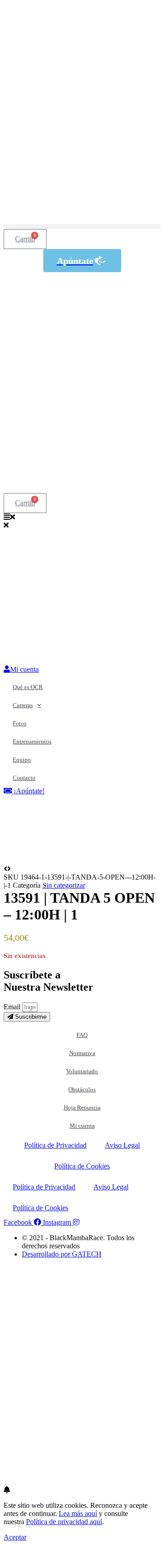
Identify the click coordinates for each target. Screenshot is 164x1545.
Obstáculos (82, 1089)
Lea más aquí (78, 1513)
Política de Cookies (82, 1166)
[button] (82, 226)
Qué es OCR (28, 687)
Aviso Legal (122, 1145)
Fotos (19, 723)
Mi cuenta (82, 1125)
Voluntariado (82, 1071)
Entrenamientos (32, 741)
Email (13, 1007)
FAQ (82, 1035)
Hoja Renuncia (82, 1107)
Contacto (24, 777)
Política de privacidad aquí (64, 1521)
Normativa (82, 1053)
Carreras (23, 705)
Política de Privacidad (55, 1145)
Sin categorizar (63, 885)
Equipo (22, 759)
